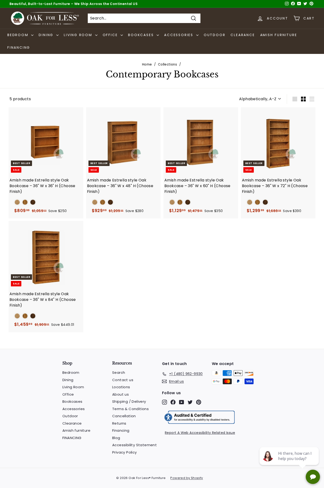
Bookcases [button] (141, 35)
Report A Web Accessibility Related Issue (200, 432)
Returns (119, 423)
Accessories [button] (179, 35)
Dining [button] (47, 35)
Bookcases (72, 401)
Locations (121, 386)
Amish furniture (278, 35)
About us (120, 394)
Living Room (73, 386)
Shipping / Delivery (129, 401)
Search (118, 372)
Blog (116, 437)
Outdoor (215, 35)
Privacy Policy (124, 452)
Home (147, 64)
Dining (67, 379)
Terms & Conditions (130, 408)
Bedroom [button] (18, 35)
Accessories (73, 408)
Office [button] (111, 35)
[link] (17, 202)
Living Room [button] (79, 35)
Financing (121, 430)
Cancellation (124, 415)
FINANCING (18, 47)
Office (68, 394)
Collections (167, 64)
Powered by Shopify (186, 478)
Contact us (122, 379)
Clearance (243, 35)
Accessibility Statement (134, 444)
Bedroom (70, 372)
